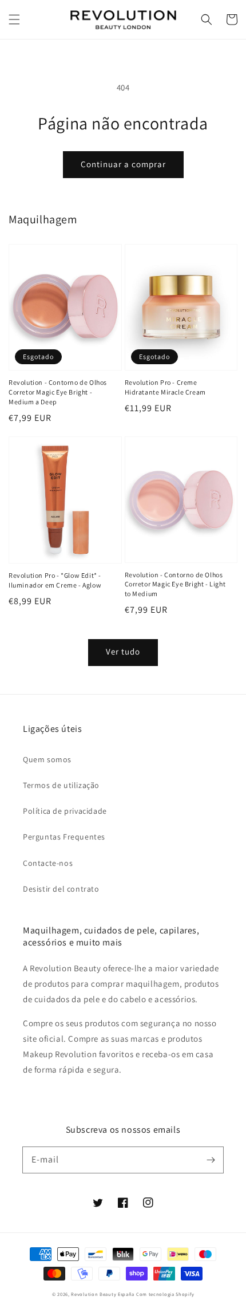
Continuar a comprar (123, 164)
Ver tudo (123, 651)
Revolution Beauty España (102, 1294)
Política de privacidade (65, 811)
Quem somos (47, 759)
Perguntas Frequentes (64, 837)
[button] (14, 19)
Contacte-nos (48, 863)
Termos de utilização (61, 785)
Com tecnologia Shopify (165, 1294)
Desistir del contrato (61, 889)
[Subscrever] (210, 1159)
